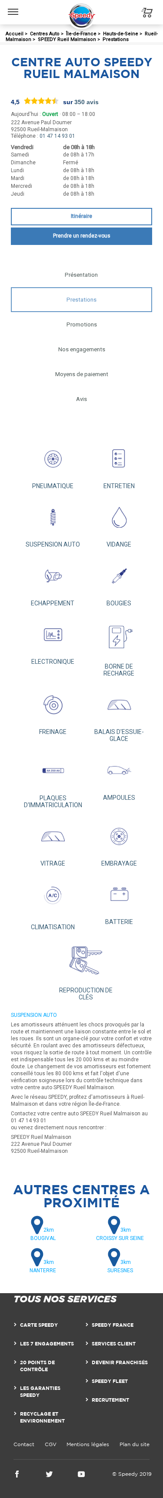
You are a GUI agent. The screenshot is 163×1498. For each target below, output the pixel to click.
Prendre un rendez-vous (81, 236)
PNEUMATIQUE (52, 485)
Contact (23, 1444)
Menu (13, 5)
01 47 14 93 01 (57, 136)
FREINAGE (53, 731)
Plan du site (135, 1444)
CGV (51, 1444)
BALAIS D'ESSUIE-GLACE (119, 735)
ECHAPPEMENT (52, 603)
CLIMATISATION (53, 927)
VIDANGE (118, 544)
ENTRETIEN (119, 485)
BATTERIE (119, 921)
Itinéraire (81, 216)
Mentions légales (88, 1444)
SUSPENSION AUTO (53, 544)
